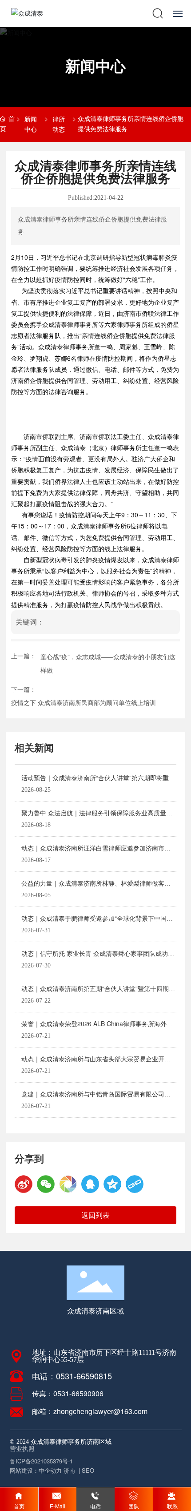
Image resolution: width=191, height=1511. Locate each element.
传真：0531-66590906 (67, 1393)
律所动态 (58, 123)
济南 (69, 1470)
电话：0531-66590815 (72, 1376)
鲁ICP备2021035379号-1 (41, 1461)
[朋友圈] (68, 1184)
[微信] (46, 1184)
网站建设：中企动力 (36, 1470)
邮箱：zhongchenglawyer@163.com (89, 1411)
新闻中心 (95, 65)
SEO (88, 1470)
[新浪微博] (23, 1184)
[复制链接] (134, 1184)
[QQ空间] (112, 1184)
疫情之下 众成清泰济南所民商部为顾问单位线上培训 (83, 702)
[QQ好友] (90, 1184)
